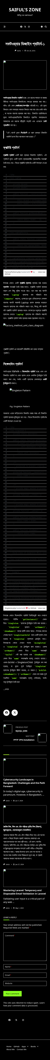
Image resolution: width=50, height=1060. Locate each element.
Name (8, 966)
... (43, 794)
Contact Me (21, 1049)
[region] (25, 221)
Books (33, 1046)
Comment (10, 935)
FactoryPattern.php (13, 272)
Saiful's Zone (25, 10)
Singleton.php (10, 608)
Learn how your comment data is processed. (24, 1004)
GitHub (7, 274)
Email (8, 975)
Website (8, 983)
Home (8, 1046)
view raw (41, 272)
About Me (10, 1049)
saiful (19, 51)
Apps (24, 1046)
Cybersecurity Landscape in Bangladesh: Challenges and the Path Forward (24, 783)
